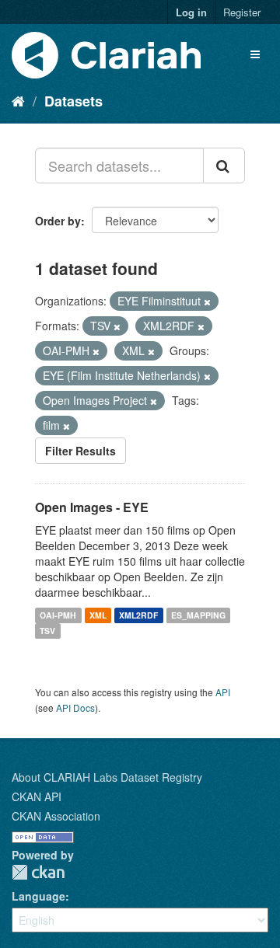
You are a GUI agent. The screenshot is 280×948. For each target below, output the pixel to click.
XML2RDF (138, 615)
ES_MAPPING (198, 615)
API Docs (75, 707)
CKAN (38, 872)
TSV (47, 630)
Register (242, 12)
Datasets (73, 101)
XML (98, 615)
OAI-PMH (58, 615)
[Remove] (207, 301)
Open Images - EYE (92, 507)
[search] (224, 165)
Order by (58, 220)
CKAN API (36, 796)
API (222, 692)
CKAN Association (56, 816)
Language (38, 896)
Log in (191, 12)
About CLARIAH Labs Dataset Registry (107, 777)
